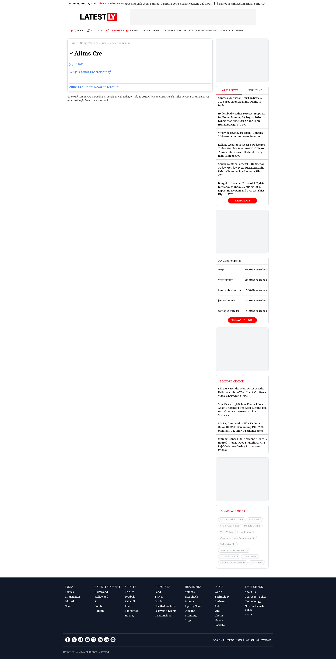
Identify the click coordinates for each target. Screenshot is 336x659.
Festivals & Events (165, 610)
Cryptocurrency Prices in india (237, 538)
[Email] (113, 639)
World (218, 592)
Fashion (159, 601)
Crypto (135, 30)
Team (248, 614)
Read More (242, 200)
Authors (190, 592)
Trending (117, 30)
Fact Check (255, 519)
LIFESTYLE (227, 30)
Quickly (79, 30)
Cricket (129, 592)
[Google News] (106, 639)
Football (130, 596)
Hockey (129, 615)
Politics (69, 592)
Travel (159, 596)
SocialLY (220, 625)
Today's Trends (242, 320)
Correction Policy (255, 596)
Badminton (132, 610)
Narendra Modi (229, 556)
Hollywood (101, 596)
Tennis (129, 606)
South (98, 606)
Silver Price (250, 556)
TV (96, 601)
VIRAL (239, 30)
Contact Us (251, 639)
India (69, 586)
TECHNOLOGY (172, 30)
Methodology (253, 601)
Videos (219, 620)
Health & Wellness (165, 606)
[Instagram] (93, 639)
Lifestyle (162, 586)
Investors (265, 639)
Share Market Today (231, 519)
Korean (99, 610)
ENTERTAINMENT (206, 30)
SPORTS (188, 30)
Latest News (229, 90)
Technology (222, 596)
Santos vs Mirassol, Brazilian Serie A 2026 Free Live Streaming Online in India (256, 3)
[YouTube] (87, 639)
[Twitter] (74, 639)
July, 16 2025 (76, 64)
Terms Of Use (234, 639)
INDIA (146, 30)
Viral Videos (227, 532)
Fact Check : (254, 586)
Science (189, 601)
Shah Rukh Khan (229, 525)
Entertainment (108, 586)
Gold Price (245, 532)
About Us (250, 592)
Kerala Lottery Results (232, 562)
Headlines (193, 586)
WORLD (156, 30)
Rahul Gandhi (227, 544)
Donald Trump (252, 525)
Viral (217, 610)
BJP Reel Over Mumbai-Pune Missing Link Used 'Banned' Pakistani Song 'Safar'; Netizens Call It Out (141, 3)
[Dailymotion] (80, 639)
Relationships (163, 615)
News (68, 606)
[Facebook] (67, 639)
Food (158, 592)
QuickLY (190, 610)
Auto (217, 606)
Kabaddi (130, 601)
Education (71, 601)
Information (72, 596)
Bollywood (101, 592)
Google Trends (231, 260)
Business (220, 601)
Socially (97, 30)
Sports (130, 586)
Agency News (193, 606)
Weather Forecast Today (234, 550)
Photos (219, 615)
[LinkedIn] (100, 639)
